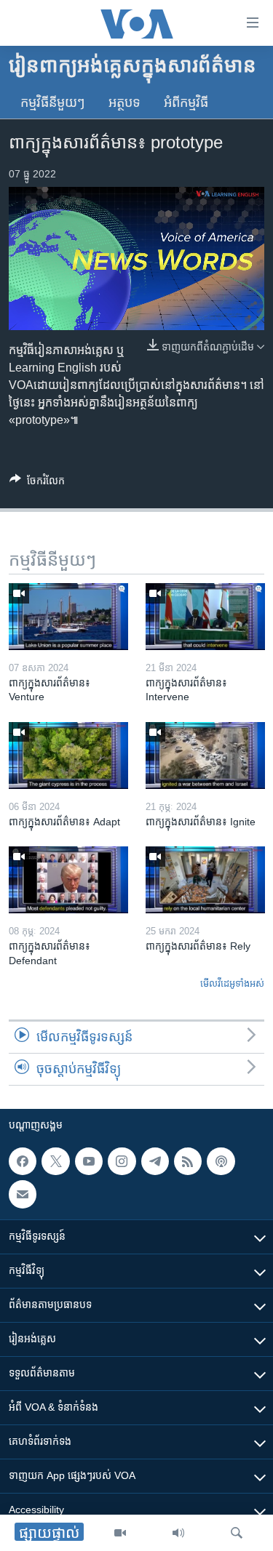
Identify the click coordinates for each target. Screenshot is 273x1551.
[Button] (37, 483)
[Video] (120, 1533)
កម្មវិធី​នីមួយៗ (52, 102)
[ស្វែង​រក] (236, 1533)
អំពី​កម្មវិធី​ (186, 102)
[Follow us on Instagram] (121, 1161)
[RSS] (188, 1161)
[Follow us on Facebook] (22, 1161)
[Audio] (178, 1533)
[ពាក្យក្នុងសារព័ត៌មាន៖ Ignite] (205, 755)
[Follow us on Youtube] (89, 1161)
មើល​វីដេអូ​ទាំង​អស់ (232, 983)
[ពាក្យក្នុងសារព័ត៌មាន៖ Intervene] (205, 616)
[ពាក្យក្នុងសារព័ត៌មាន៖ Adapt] (68, 755)
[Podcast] (220, 1161)
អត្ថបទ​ (124, 102)
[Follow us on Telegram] (155, 1161)
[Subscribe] (22, 1195)
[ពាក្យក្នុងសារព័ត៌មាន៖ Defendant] (68, 879)
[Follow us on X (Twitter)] (55, 1161)
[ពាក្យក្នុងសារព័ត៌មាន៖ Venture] (68, 616)
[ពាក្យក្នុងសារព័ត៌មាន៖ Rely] (205, 879)
